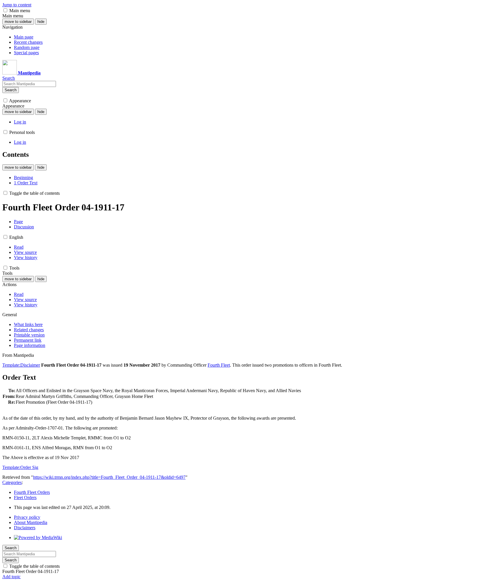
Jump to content (16, 4)
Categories (12, 482)
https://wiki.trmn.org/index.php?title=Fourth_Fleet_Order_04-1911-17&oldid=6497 (109, 477)
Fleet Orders (25, 497)
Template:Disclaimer (21, 365)
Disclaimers (24, 527)
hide (40, 21)
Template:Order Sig (20, 467)
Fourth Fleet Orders (32, 492)
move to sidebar (18, 21)
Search (11, 90)
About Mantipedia (30, 522)
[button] (5, 10)
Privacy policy (27, 517)
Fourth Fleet (219, 365)
